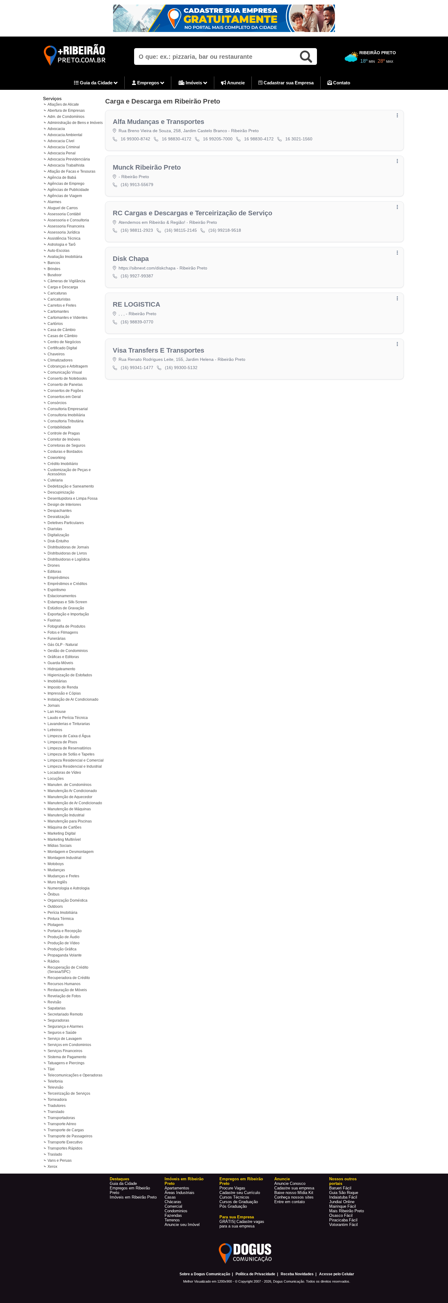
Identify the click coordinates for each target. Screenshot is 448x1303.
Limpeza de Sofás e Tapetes (71, 754)
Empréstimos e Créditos (67, 584)
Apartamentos (177, 1188)
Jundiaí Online (341, 1201)
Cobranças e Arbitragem (68, 366)
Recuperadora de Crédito (69, 978)
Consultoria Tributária (66, 421)
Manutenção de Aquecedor (70, 797)
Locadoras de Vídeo (64, 772)
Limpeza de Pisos (62, 742)
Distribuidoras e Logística (69, 559)
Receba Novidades (297, 1274)
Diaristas (55, 529)
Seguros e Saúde (62, 1032)
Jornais (54, 705)
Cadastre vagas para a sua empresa (241, 1223)
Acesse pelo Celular (336, 1274)
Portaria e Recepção (65, 931)
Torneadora (57, 1099)
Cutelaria (55, 480)
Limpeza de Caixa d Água (69, 736)
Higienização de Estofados (70, 675)
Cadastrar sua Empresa (288, 82)
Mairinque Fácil (342, 1206)
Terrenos (172, 1220)
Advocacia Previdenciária (69, 159)
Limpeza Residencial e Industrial (75, 766)
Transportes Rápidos (65, 1148)
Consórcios (57, 403)
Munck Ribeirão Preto (147, 167)
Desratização (58, 517)
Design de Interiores (64, 504)
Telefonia (55, 1081)
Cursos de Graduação (238, 1201)
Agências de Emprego (66, 183)
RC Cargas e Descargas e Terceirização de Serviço (192, 213)
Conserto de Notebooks (67, 378)
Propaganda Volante (65, 955)
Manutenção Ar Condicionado (72, 791)
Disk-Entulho (58, 541)
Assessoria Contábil (64, 214)
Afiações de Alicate (63, 104)
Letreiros (55, 730)
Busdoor (55, 275)
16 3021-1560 (298, 138)
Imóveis (193, 82)
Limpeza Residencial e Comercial (76, 760)
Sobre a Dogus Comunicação (205, 1274)
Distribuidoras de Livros (67, 553)
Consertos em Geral (64, 397)
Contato (341, 82)
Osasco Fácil (341, 1215)
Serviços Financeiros (65, 1051)
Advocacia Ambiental (65, 135)
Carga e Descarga (63, 287)
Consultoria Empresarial (68, 409)
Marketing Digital (62, 833)
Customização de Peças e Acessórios (69, 472)
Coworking (57, 458)
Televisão (55, 1087)
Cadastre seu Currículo (239, 1192)
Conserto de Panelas (65, 384)
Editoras (54, 571)
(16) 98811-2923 (137, 230)
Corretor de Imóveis (64, 439)
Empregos (148, 82)
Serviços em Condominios (69, 1045)
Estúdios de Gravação (66, 608)
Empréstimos (58, 578)
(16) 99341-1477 (137, 367)
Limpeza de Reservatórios (69, 748)
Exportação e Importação (68, 614)
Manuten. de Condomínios (69, 785)
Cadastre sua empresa (294, 1188)
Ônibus (53, 894)
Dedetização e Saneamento (71, 486)
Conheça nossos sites (294, 1197)
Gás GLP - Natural (63, 645)
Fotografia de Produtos (66, 626)
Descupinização (61, 492)
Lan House (57, 712)
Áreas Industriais (179, 1192)
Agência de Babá (62, 177)
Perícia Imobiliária (62, 912)
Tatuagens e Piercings (66, 1063)
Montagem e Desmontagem (71, 852)
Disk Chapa (131, 258)
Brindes (54, 269)
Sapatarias (57, 1008)
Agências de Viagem (65, 196)
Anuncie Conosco (289, 1183)
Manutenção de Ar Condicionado (75, 803)
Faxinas (54, 620)
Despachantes (60, 511)
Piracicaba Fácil (343, 1220)
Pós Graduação (233, 1206)
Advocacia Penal (62, 153)
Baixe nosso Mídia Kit (293, 1192)
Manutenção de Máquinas (69, 809)
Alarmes (54, 202)
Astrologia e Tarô (62, 244)
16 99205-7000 (218, 138)
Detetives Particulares (66, 523)
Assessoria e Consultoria (68, 220)
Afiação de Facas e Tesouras (71, 171)
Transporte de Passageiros (70, 1136)
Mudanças (56, 870)
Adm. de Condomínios (66, 116)
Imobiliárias (57, 681)
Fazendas (173, 1215)
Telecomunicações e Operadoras (75, 1075)
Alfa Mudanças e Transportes (158, 121)
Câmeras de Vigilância (66, 281)
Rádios (53, 961)
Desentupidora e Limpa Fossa (73, 498)
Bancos (54, 263)
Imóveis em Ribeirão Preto (133, 1197)
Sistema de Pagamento (67, 1057)
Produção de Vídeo (64, 943)
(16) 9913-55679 (137, 184)
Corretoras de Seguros (66, 445)
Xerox (52, 1166)
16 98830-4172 (176, 138)
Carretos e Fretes (62, 305)
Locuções (56, 779)
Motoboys (56, 864)
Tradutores (57, 1106)
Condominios (176, 1211)
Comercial (173, 1206)
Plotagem (55, 925)
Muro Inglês (57, 882)
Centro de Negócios (64, 342)
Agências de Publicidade (68, 190)
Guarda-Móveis (60, 663)
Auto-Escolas (58, 250)
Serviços (52, 98)
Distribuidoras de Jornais (68, 547)
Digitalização (58, 535)
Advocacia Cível (61, 141)
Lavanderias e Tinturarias (69, 724)
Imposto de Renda (63, 687)
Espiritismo (57, 590)
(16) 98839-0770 (137, 321)
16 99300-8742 (135, 138)
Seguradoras (58, 1020)
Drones (54, 565)
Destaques (119, 1179)
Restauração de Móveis (67, 990)
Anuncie (235, 82)
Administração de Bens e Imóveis (75, 123)
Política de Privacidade (255, 1274)
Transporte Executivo (65, 1142)
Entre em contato (289, 1201)
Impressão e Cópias (64, 693)
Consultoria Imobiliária (66, 415)
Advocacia (56, 129)
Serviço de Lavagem (65, 1039)
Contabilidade (59, 427)
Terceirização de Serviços (69, 1093)
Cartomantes (58, 311)
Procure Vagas (232, 1188)
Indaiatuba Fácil (343, 1197)
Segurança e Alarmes (65, 1026)
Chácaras (173, 1201)
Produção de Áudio (64, 937)
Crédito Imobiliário (63, 464)
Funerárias (57, 638)
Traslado (55, 1154)
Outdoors (55, 906)
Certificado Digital (62, 348)
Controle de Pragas (64, 433)
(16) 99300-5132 (181, 367)
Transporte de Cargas (66, 1130)
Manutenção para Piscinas (70, 821)
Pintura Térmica (61, 919)
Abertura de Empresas (66, 110)
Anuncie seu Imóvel (182, 1224)
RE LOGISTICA (136, 304)
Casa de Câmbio (62, 330)
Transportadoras (61, 1118)
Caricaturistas (59, 299)
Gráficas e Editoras (63, 657)
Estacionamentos (62, 596)
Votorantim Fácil (343, 1224)
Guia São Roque (343, 1192)
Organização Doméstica (67, 900)
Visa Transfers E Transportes (158, 350)
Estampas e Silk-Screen (67, 602)
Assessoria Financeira (66, 226)
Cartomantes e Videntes (67, 317)
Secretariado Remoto (65, 1014)
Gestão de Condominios (68, 651)
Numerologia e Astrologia (69, 888)
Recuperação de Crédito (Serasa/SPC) (68, 969)
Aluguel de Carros (63, 208)
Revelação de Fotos (64, 996)
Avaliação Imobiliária (65, 257)
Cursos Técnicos (234, 1197)
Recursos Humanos (64, 984)
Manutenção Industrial (66, 815)
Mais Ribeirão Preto (346, 1211)
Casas (170, 1197)
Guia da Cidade (96, 82)
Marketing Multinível (64, 839)
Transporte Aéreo (62, 1124)
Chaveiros (56, 354)
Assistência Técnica (64, 238)
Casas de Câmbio (62, 336)
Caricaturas (57, 293)
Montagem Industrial (64, 858)
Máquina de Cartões (64, 827)
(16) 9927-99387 (137, 275)
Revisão (54, 1002)
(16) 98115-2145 (181, 230)
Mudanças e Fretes (63, 876)
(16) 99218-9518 (224, 230)
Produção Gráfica (62, 949)
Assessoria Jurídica (64, 232)
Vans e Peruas (60, 1160)
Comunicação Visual (65, 372)
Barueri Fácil (340, 1188)
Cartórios (55, 324)
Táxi (51, 1069)
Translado (56, 1112)
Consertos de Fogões (65, 391)
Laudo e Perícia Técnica (68, 718)
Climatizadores (60, 360)
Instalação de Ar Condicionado (73, 699)
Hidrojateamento (61, 669)
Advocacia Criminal (64, 147)
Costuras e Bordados (65, 451)
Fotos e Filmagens (63, 632)
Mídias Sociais (60, 845)
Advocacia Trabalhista (66, 165)
